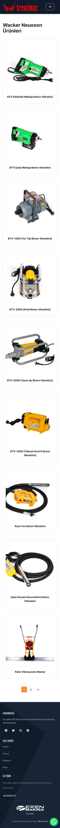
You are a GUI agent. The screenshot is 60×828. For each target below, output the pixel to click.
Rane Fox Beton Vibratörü (30, 526)
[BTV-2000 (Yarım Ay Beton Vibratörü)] (30, 351)
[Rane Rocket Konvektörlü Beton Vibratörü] (30, 568)
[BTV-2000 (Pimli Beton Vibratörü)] (30, 280)
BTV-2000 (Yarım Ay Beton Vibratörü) (30, 380)
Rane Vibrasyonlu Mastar (30, 671)
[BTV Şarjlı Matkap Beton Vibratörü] (30, 138)
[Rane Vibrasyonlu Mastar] (30, 643)
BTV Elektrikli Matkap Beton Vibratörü (30, 96)
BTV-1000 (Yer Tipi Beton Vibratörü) (30, 238)
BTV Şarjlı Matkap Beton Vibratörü (30, 167)
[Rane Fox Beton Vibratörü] (30, 497)
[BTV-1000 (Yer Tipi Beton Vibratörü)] (30, 209)
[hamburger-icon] (50, 7)
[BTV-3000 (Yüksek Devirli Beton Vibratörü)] (30, 422)
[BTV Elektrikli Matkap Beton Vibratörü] (30, 68)
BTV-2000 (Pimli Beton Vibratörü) (30, 309)
